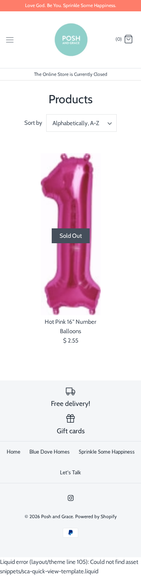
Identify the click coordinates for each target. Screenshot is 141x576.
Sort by (33, 122)
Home (13, 452)
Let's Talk (70, 472)
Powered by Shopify (96, 516)
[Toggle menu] (10, 39)
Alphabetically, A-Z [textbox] (75, 123)
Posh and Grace (57, 516)
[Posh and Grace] (70, 39)
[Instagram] (71, 498)
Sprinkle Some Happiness (107, 452)
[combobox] (81, 123)
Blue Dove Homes (49, 452)
